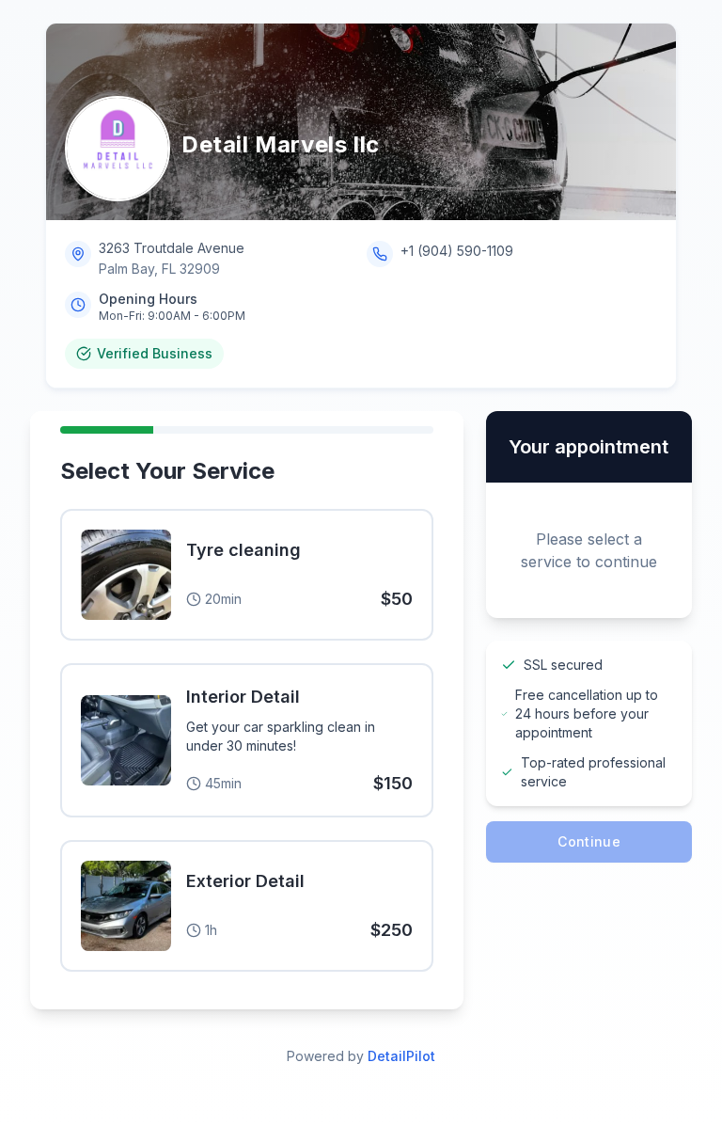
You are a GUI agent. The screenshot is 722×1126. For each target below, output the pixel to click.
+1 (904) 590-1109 (456, 251)
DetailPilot (401, 1056)
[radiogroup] (246, 744)
